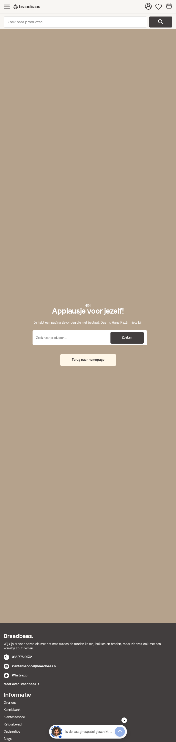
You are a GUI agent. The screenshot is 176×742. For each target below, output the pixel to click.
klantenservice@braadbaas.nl (34, 666)
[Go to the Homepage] (27, 7)
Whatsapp (20, 675)
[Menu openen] (7, 7)
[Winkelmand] (169, 6)
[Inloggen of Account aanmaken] (148, 7)
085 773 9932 (22, 657)
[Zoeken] (160, 22)
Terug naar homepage (88, 359)
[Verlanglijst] (158, 7)
